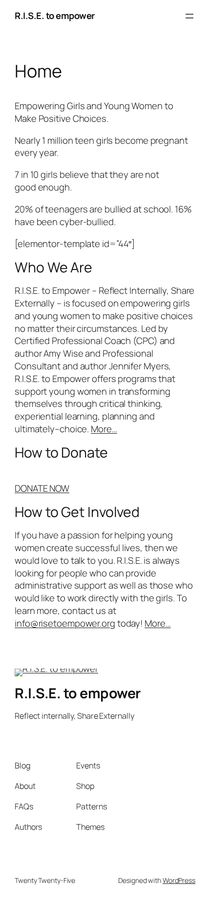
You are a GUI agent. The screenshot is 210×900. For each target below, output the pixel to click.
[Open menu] (189, 16)
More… (104, 428)
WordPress (179, 880)
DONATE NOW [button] (42, 488)
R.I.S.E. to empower (55, 15)
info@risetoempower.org (65, 623)
